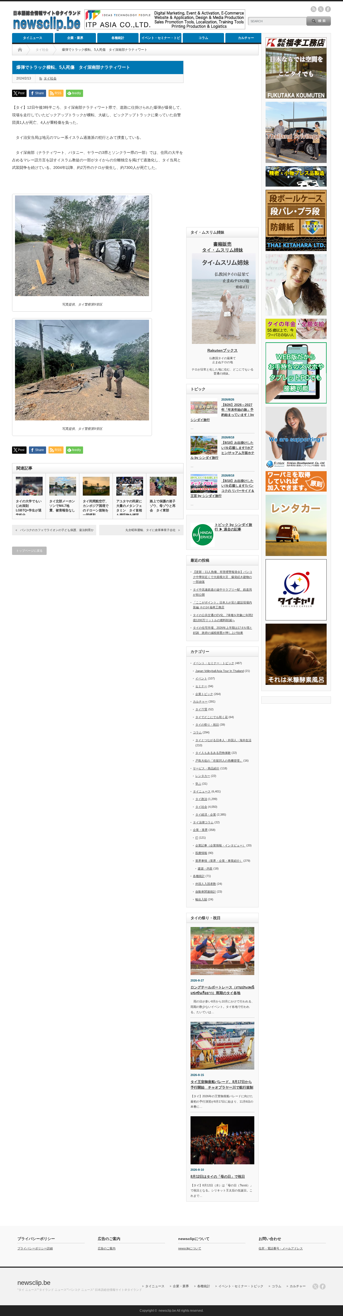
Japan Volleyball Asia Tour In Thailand (219, 670)
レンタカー (202, 775)
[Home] (20, 49)
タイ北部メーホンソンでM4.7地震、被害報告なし (62, 505)
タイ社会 (50, 78)
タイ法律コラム (203, 822)
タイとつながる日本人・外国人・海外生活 (223, 740)
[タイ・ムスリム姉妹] (224, 342)
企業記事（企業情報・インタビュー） (220, 845)
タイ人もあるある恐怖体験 (213, 752)
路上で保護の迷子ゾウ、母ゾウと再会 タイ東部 (163, 505)
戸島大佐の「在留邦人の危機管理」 (219, 760)
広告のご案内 (106, 1248)
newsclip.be (33, 1282)
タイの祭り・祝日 (207, 724)
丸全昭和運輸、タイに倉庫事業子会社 (150, 530)
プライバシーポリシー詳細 (35, 1248)
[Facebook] (323, 1286)
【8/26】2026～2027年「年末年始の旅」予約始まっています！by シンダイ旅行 (222, 412)
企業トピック (204, 694)
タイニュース (32, 38)
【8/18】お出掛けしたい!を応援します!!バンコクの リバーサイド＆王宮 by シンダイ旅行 (222, 488)
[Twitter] (315, 1286)
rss (313, 9)
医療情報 (201, 853)
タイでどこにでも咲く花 (211, 717)
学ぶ (198, 783)
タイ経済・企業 (205, 814)
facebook (328, 9)
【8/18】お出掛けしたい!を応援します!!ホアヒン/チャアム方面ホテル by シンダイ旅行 (222, 450)
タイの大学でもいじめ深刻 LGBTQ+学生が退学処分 (29, 508)
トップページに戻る (29, 550)
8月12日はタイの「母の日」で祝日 (218, 1177)
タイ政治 (201, 799)
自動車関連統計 (205, 891)
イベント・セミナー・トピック (160, 39)
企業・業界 (75, 38)
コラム (203, 38)
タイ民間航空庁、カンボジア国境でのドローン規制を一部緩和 (96, 508)
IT (196, 837)
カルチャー (246, 38)
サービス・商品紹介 (206, 768)
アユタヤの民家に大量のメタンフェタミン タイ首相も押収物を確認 (129, 508)
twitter (321, 9)
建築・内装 (205, 868)
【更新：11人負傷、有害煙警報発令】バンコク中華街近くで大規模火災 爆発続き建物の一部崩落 (222, 576)
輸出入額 (201, 899)
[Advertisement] (222, 141)
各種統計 (117, 38)
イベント (201, 678)
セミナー (201, 686)
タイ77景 (201, 709)
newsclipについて (189, 1248)
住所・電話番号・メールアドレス (281, 1248)
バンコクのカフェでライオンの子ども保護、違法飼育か (57, 530)
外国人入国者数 (205, 883)
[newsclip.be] (47, 29)
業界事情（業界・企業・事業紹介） (219, 860)
